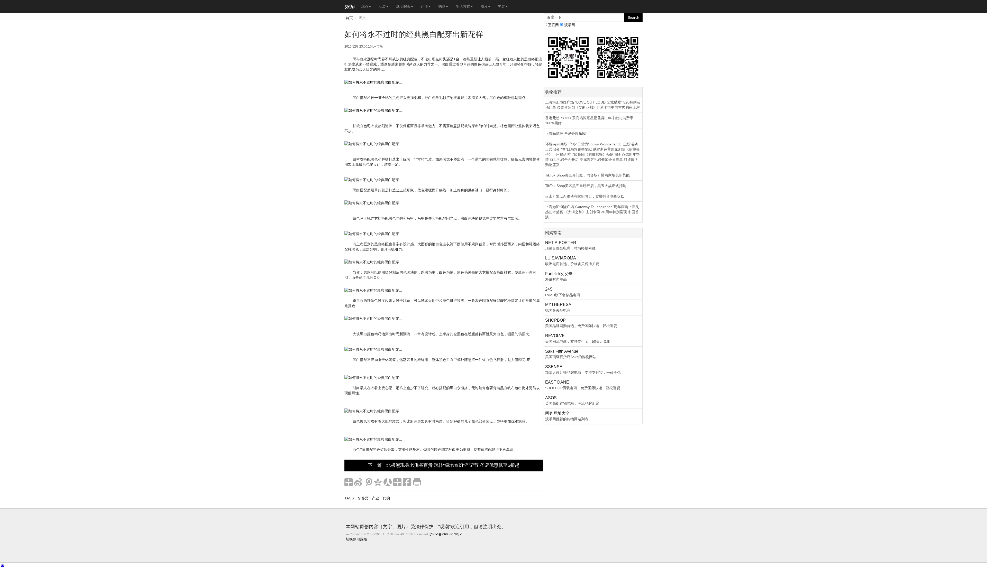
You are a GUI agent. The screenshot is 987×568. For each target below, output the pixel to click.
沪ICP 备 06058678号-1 (446, 534)
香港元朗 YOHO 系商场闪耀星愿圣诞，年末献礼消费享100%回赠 (589, 120)
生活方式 (463, 6)
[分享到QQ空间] (378, 482)
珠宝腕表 (403, 6)
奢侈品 (363, 498)
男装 (501, 6)
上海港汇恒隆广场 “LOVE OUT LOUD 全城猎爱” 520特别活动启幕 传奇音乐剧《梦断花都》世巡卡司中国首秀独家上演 (592, 104)
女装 (382, 6)
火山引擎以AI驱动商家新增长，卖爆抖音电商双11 (584, 196)
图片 (484, 6)
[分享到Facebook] (407, 482)
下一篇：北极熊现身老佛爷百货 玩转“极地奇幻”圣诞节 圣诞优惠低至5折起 (443, 465)
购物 (441, 6)
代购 (386, 498)
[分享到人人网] (387, 482)
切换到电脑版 (356, 539)
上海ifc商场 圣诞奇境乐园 (565, 134)
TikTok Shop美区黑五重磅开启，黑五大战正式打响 (585, 186)
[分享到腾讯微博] (368, 482)
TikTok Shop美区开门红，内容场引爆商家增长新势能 (587, 175)
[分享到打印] (417, 482)
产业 (424, 6)
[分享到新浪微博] (358, 482)
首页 (349, 18)
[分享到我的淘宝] (397, 482)
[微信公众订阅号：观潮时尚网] (617, 57)
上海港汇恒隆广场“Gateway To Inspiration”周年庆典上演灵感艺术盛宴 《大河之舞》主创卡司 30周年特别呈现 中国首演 (592, 212)
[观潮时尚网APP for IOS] (568, 57)
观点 (364, 6)
